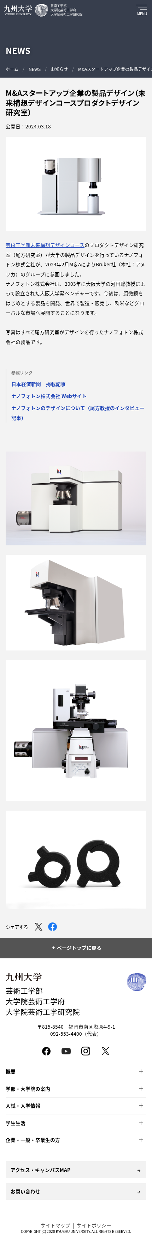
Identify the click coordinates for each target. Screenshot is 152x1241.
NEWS (35, 69)
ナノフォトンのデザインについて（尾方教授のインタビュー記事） (78, 412)
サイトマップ (55, 1225)
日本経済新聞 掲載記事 (38, 383)
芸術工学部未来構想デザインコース (45, 244)
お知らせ (59, 69)
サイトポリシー (94, 1225)
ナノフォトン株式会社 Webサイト (49, 395)
